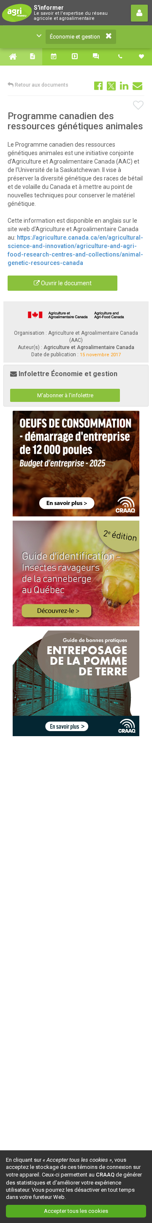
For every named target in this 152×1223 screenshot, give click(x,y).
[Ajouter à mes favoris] (138, 105)
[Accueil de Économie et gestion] (10, 56)
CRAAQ (105, 1174)
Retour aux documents (41, 85)
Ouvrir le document (66, 283)
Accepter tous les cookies (76, 1211)
